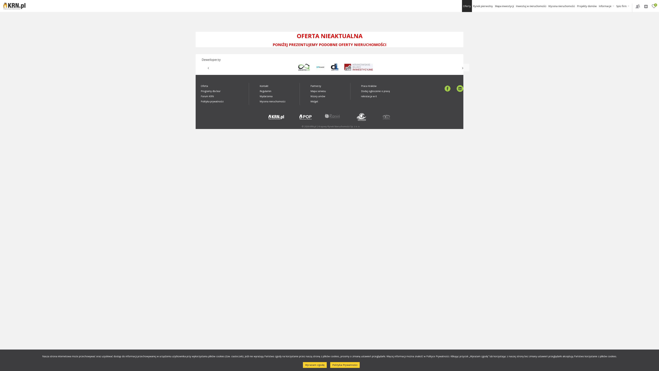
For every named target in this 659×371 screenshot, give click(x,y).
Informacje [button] (605, 6)
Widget (314, 101)
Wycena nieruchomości (561, 6)
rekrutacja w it (369, 96)
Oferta (204, 86)
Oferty (467, 6)
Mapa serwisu (318, 91)
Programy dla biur (211, 91)
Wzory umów (317, 96)
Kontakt (264, 86)
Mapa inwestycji (504, 6)
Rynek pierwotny (483, 6)
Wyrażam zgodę (315, 365)
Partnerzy (315, 86)
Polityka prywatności (212, 101)
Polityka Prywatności (344, 365)
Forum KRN (207, 96)
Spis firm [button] (621, 6)
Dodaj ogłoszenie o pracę (375, 91)
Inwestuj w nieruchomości (531, 6)
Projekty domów (587, 6)
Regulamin (265, 91)
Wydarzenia (266, 96)
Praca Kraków (369, 86)
